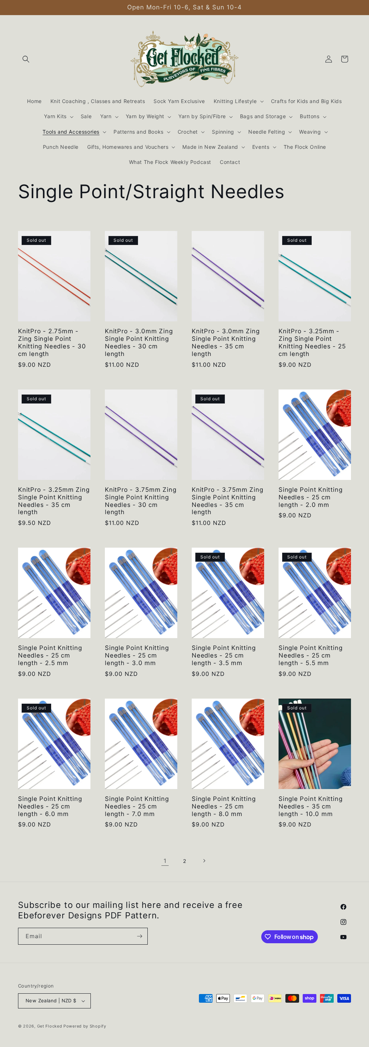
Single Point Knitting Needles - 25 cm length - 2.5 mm (50, 655)
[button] (26, 59)
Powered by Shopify (84, 1026)
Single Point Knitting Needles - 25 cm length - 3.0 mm (137, 655)
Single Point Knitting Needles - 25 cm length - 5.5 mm (310, 655)
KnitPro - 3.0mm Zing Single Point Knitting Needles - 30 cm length (139, 342)
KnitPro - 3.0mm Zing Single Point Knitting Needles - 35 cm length (226, 342)
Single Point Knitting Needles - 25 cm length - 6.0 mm (50, 806)
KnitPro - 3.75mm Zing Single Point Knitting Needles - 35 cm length (227, 501)
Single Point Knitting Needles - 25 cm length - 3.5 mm (223, 655)
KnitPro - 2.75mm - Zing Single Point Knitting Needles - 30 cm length (52, 342)
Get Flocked (49, 1026)
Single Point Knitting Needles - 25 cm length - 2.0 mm (310, 497)
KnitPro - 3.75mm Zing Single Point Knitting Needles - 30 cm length (140, 501)
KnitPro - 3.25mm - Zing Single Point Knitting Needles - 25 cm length (312, 342)
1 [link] (165, 860)
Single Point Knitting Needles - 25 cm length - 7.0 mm (137, 806)
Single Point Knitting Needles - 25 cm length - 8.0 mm (223, 806)
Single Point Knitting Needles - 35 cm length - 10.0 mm (310, 806)
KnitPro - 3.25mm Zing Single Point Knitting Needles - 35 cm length (53, 501)
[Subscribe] (139, 936)
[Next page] (204, 861)
